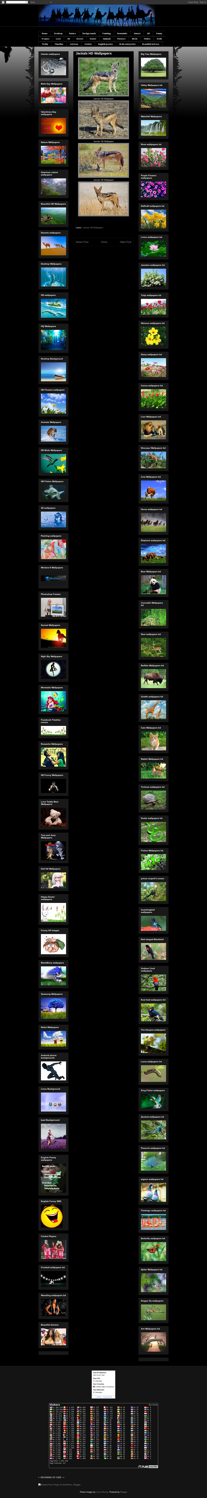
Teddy (45, 44)
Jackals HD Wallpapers (93, 227)
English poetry (105, 44)
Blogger (123, 1492)
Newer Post (82, 242)
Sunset (137, 33)
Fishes (147, 39)
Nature (72, 33)
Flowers (121, 39)
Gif (148, 33)
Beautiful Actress (150, 44)
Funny (159, 33)
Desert (80, 39)
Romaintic (122, 33)
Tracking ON (107, 1397)
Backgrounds (89, 33)
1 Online (99, 1397)
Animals (107, 39)
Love (58, 39)
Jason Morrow (102, 1492)
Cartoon (74, 44)
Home (45, 33)
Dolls (159, 39)
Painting (106, 33)
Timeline (59, 44)
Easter (93, 39)
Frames (45, 39)
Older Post (125, 242)
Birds (134, 39)
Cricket (88, 44)
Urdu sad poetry (127, 44)
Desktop (58, 33)
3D (68, 39)
